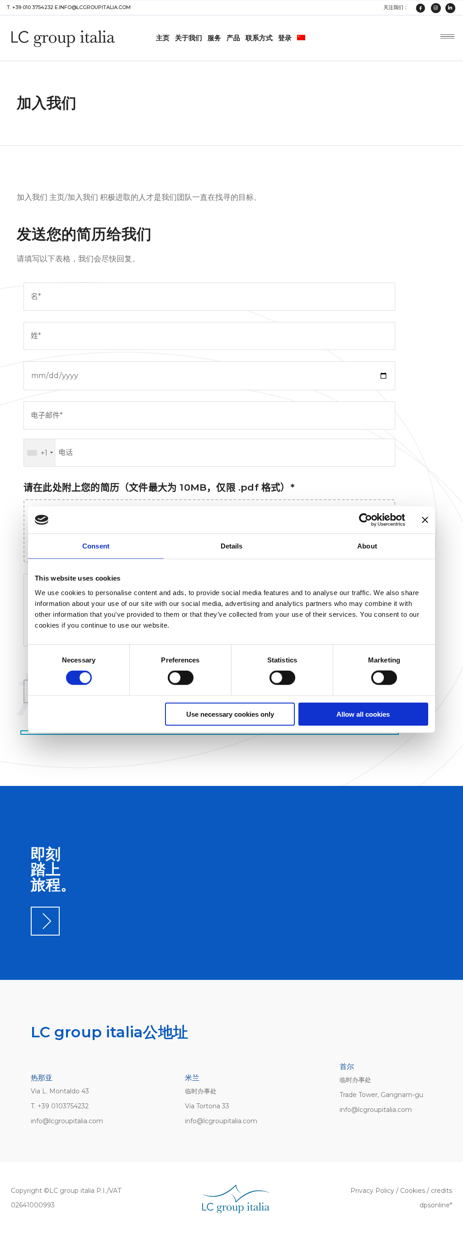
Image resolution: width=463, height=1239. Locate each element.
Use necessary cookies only (230, 714)
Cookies (412, 1191)
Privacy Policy (372, 1191)
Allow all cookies (363, 714)
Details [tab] (232, 546)
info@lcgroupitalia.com (95, 7)
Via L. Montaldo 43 (60, 1091)
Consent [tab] (95, 546)
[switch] (181, 678)
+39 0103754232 (63, 1106)
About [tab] (367, 546)
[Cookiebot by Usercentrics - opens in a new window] (365, 520)
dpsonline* (436, 1205)
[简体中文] (302, 38)
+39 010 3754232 (32, 7)
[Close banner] (425, 520)
